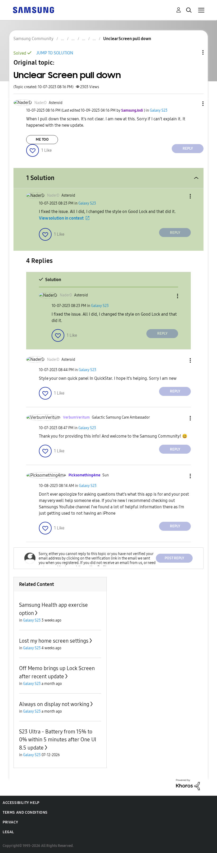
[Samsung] (33, 9)
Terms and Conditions (25, 812)
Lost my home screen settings (53, 641)
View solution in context (61, 218)
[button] (194, 103)
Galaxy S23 (159, 110)
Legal (8, 832)
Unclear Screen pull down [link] (127, 38)
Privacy (10, 822)
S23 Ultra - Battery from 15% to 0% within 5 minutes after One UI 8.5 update (57, 739)
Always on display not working (54, 704)
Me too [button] (42, 139)
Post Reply (174, 558)
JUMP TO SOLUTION (54, 52)
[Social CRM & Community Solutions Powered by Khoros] (188, 784)
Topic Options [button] (194, 52)
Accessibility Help (21, 802)
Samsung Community (33, 38)
